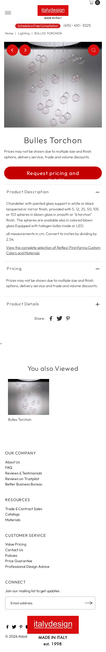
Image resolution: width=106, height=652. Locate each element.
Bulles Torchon (19, 419)
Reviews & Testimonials (23, 473)
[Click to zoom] (93, 50)
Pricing (14, 268)
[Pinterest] (21, 627)
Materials (12, 520)
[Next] (25, 50)
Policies (11, 555)
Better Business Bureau (23, 484)
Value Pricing (15, 544)
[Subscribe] (88, 603)
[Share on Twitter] (59, 318)
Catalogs (12, 514)
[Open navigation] (8, 12)
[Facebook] (7, 627)
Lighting (24, 33)
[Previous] (12, 50)
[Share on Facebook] (51, 318)
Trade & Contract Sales (23, 509)
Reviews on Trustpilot (22, 478)
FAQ (8, 467)
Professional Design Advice (27, 566)
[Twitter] (14, 627)
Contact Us (14, 550)
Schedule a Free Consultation (38, 26)
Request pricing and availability (53, 174)
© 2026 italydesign (20, 636)
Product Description (28, 191)
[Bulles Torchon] (28, 397)
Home (9, 33)
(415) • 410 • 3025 (77, 25)
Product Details (23, 303)
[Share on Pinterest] (68, 318)
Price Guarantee (18, 561)
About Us (12, 462)
